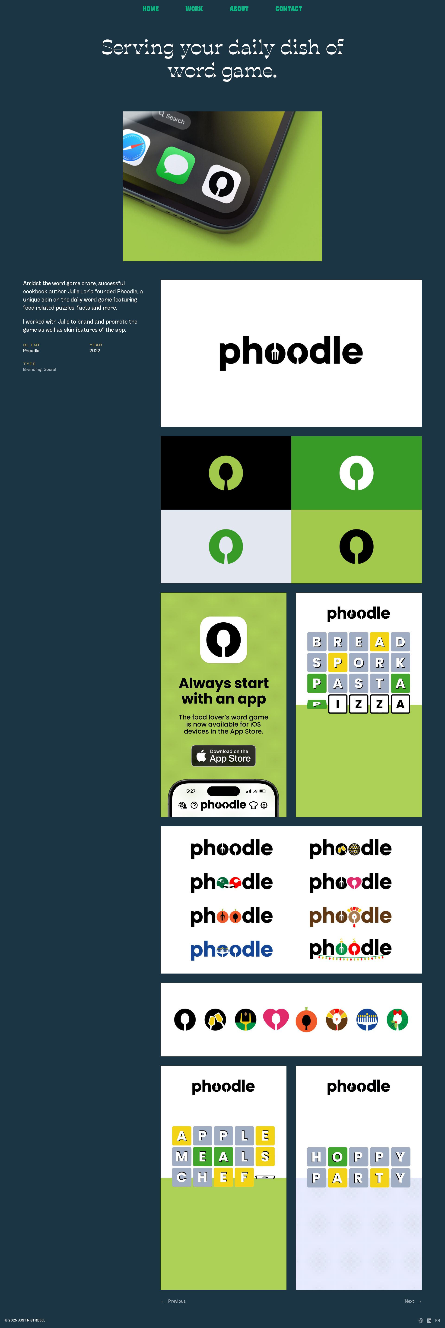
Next (409, 1301)
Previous (177, 1301)
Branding (32, 369)
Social (50, 369)
